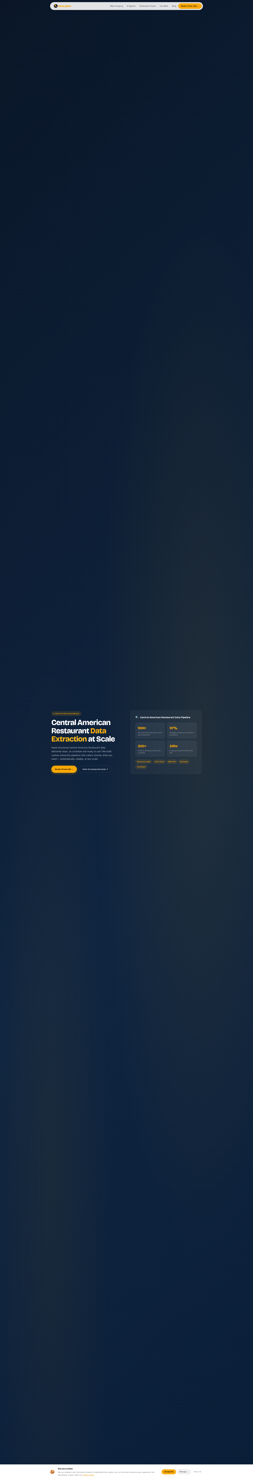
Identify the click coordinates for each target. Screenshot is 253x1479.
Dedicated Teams (148, 6)
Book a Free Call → (190, 6)
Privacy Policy (88, 1475)
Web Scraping (116, 6)
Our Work (164, 6)
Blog (174, 6)
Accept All (168, 1472)
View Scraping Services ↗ (95, 769)
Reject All (197, 1472)
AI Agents (131, 6)
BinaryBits (62, 6)
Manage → (183, 1472)
